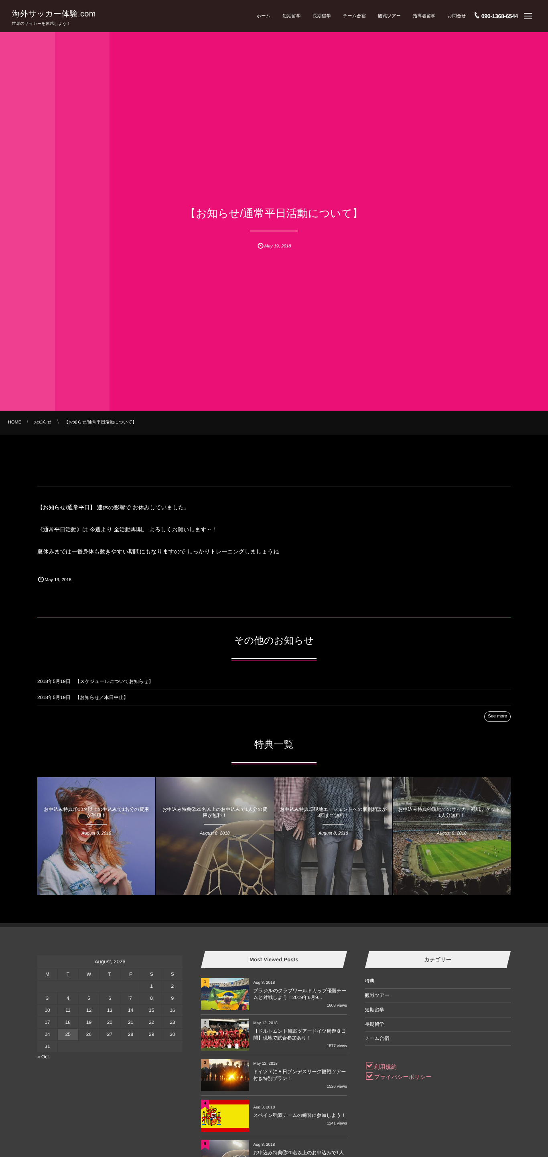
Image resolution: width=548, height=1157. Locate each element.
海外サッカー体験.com (54, 14)
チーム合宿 (354, 16)
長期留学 (322, 16)
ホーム (264, 16)
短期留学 (291, 16)
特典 (96, 787)
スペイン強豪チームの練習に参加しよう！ (299, 1115)
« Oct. (43, 1057)
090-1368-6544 (499, 16)
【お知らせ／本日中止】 (101, 697)
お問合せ (457, 16)
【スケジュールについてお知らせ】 (114, 681)
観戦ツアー (389, 16)
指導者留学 (424, 16)
